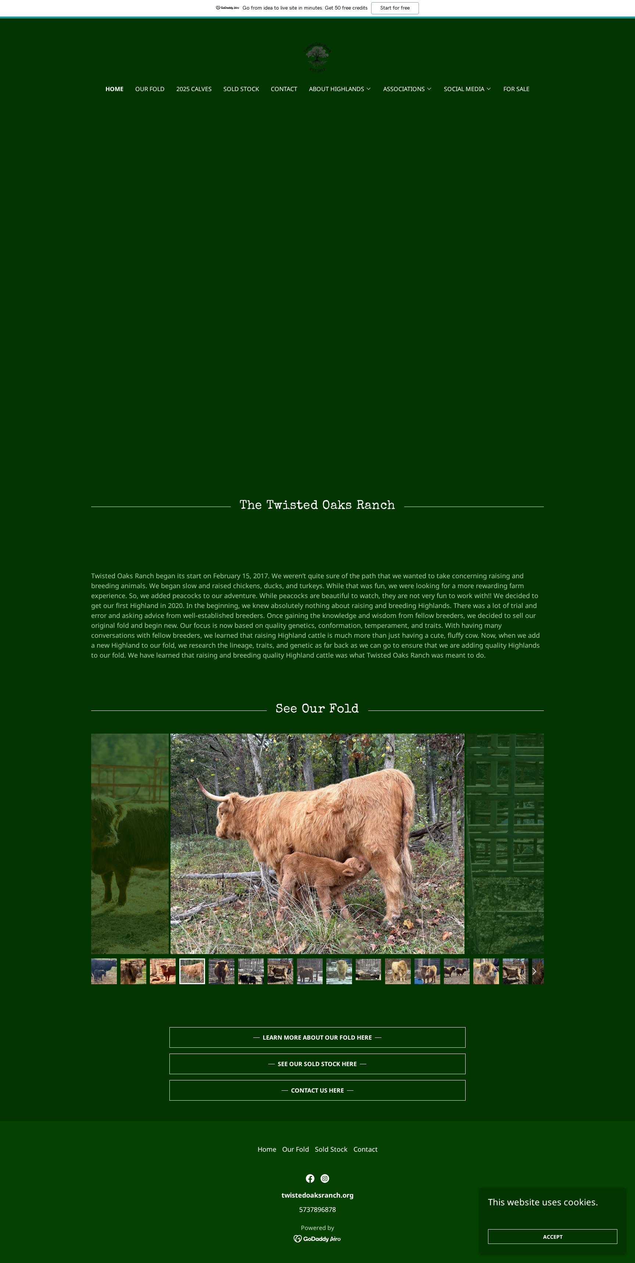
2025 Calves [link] (194, 89)
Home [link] (114, 89)
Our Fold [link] (150, 89)
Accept (553, 1236)
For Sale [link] (516, 89)
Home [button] (267, 1149)
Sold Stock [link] (241, 89)
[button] (340, 88)
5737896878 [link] (317, 1209)
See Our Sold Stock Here (317, 1064)
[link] (317, 56)
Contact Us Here (317, 1090)
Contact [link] (284, 89)
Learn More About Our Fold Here (317, 1037)
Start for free (395, 8)
